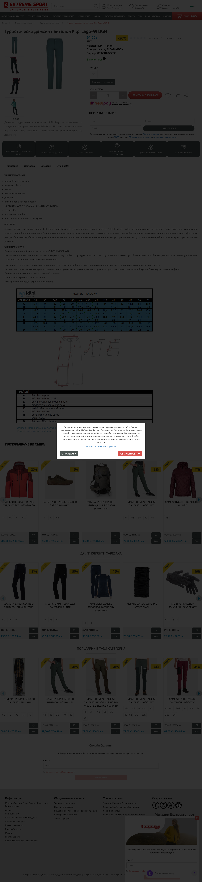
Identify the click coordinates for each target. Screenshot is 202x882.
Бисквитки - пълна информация (101, 446)
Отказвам (68, 453)
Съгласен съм (129, 453)
